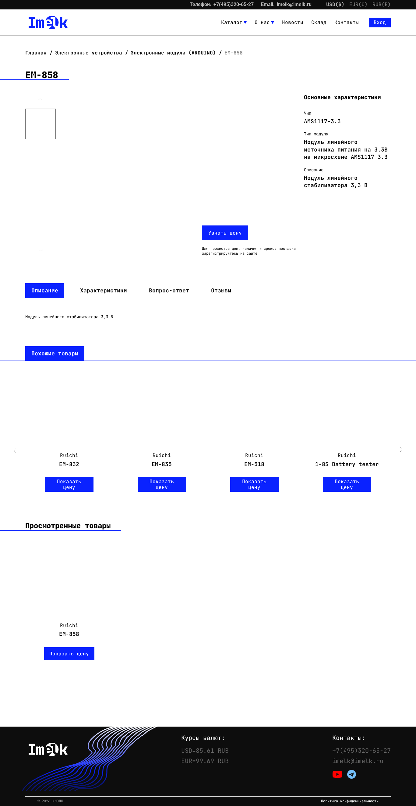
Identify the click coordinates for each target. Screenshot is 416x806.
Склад (318, 22)
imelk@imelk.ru (294, 4)
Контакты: (348, 738)
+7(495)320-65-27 (233, 4)
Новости (292, 22)
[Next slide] (401, 450)
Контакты (346, 22)
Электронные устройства (88, 53)
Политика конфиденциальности (350, 801)
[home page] (48, 22)
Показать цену (69, 484)
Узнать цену (225, 233)
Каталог (231, 22)
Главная (37, 53)
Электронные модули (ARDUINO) (173, 53)
